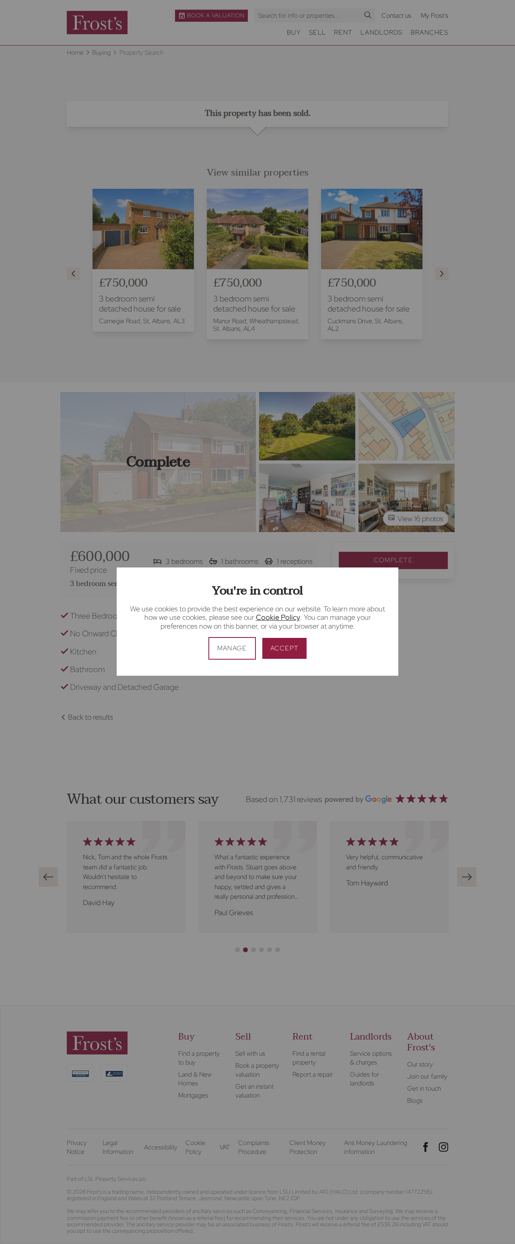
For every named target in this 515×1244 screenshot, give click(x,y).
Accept (284, 648)
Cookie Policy (278, 617)
